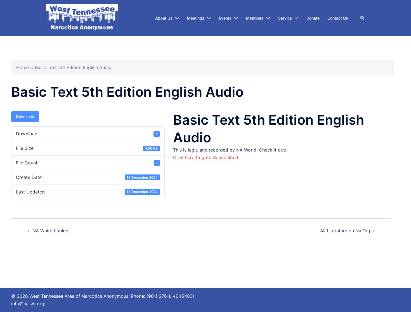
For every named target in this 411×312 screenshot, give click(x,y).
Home (22, 67)
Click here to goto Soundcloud (205, 157)
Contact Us (337, 18)
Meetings (195, 18)
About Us (164, 18)
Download (25, 116)
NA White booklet (51, 230)
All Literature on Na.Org (345, 230)
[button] (362, 18)
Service (285, 18)
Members (255, 18)
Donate (313, 18)
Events (225, 18)
